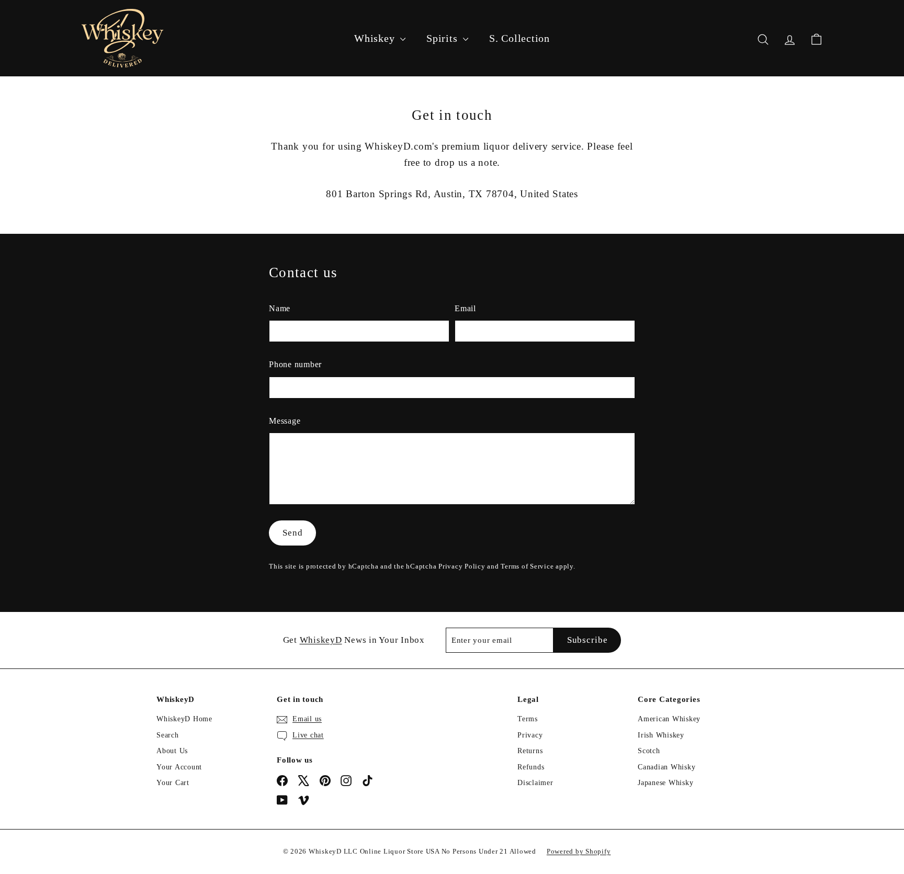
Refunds (530, 767)
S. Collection (519, 38)
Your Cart (172, 783)
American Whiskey (669, 719)
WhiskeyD (321, 640)
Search (167, 735)
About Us (172, 751)
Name (279, 308)
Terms (527, 719)
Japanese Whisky (665, 783)
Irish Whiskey (661, 735)
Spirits (443, 38)
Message (284, 420)
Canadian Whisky (666, 767)
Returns (530, 751)
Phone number (295, 364)
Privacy (530, 735)
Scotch (649, 751)
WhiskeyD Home (184, 719)
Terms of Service (527, 566)
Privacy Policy (461, 566)
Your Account (179, 767)
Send (292, 533)
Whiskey (376, 38)
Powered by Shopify (579, 851)
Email (465, 308)
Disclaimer (535, 783)
